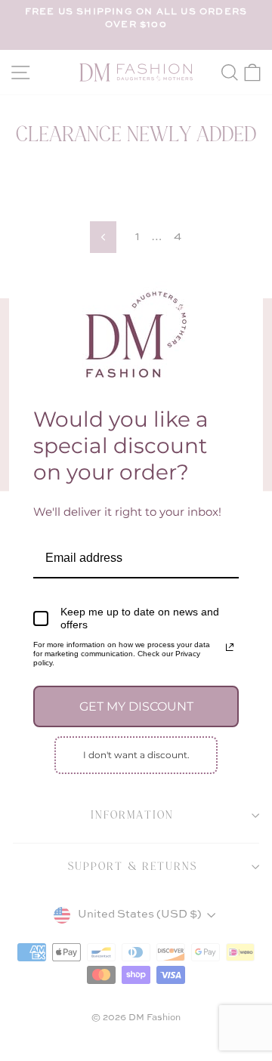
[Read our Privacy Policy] (230, 647)
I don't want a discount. (136, 754)
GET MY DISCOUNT (136, 706)
